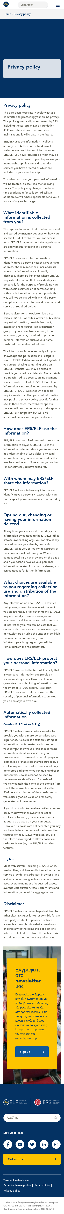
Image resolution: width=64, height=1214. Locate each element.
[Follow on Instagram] (56, 1148)
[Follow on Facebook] (7, 1148)
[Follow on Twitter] (32, 1148)
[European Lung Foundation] (6, 4)
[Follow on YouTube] (20, 1148)
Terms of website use (16, 1180)
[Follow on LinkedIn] (44, 1148)
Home (7, 14)
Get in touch (16, 1159)
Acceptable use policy (17, 1185)
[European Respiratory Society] (47, 1102)
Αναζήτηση (32, 1118)
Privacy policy (11, 1190)
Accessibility (42, 1185)
